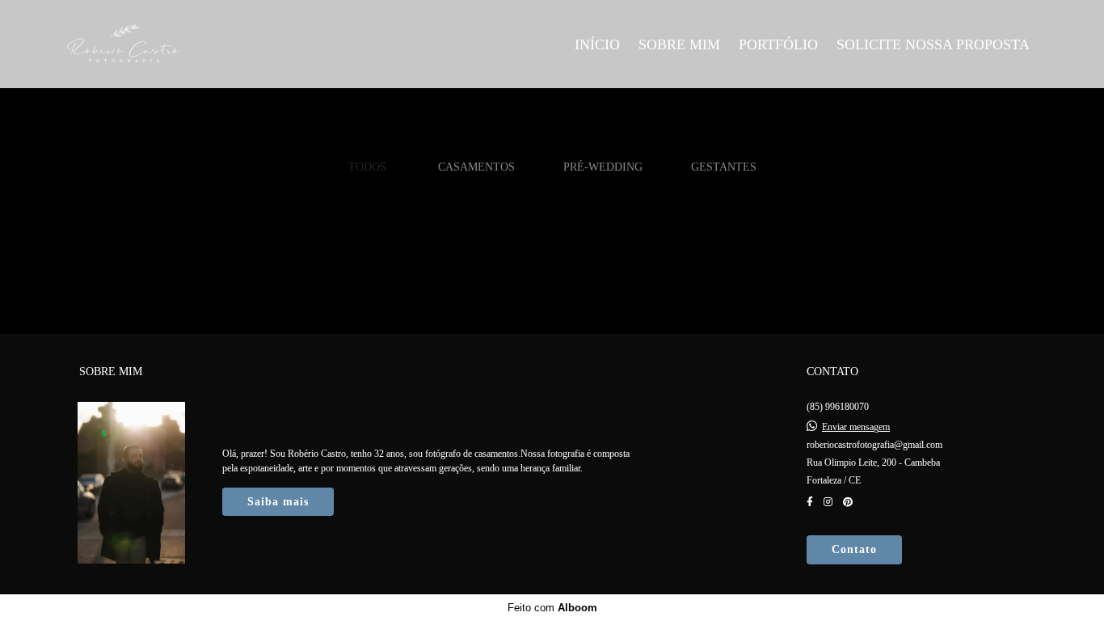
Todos (367, 166)
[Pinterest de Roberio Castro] (848, 502)
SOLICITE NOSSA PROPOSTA (933, 44)
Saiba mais (278, 502)
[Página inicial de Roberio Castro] (181, 44)
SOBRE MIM (679, 44)
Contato (854, 549)
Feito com (552, 608)
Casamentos (476, 166)
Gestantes (723, 166)
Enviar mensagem (856, 427)
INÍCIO (597, 44)
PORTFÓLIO (778, 44)
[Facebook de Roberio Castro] (810, 502)
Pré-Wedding (603, 166)
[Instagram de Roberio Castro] (828, 502)
